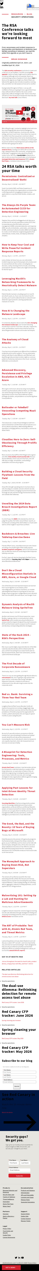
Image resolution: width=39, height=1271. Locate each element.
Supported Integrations (28, 1202)
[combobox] (29, 7)
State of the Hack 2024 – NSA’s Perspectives (16, 636)
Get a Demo (11, 1267)
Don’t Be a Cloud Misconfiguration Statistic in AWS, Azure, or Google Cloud (19, 574)
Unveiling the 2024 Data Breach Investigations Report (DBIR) (19, 507)
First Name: (7, 1070)
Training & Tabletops (9, 1197)
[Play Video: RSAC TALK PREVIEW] (19, 112)
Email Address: (8, 1080)
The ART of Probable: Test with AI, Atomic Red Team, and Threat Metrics (17, 929)
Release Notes (25, 1200)
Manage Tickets (25, 1221)
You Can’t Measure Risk (16, 724)
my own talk (13, 97)
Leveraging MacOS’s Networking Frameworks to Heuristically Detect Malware (19, 282)
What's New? (7, 1206)
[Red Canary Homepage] (13, 6)
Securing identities (8, 803)
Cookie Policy (7, 1235)
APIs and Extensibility (27, 1195)
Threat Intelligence (8, 1199)
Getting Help (24, 1216)
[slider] (19, 121)
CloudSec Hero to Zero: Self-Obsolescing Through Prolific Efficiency (19, 443)
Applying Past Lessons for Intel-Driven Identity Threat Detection (18, 791)
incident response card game (12, 549)
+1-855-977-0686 (22, 1263)
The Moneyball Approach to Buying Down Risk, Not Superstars (18, 865)
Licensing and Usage (27, 1197)
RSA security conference (13, 70)
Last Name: (7, 1075)
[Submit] (28, 5)
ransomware (6, 677)
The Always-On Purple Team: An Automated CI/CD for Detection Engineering (19, 208)
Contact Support (26, 1218)
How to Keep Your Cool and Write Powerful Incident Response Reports (18, 248)
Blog (29, 14)
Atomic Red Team (8, 767)
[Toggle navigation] (32, 6)
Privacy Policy (7, 1228)
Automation (6, 1201)
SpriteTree (5, 620)
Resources (17, 14)
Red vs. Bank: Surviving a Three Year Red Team (17, 696)
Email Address (13, 1167)
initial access (6, 916)
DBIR (15, 519)
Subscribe (16, 1086)
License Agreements (9, 1237)
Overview (5, 1214)
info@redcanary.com (9, 1263)
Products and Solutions (28, 1190)
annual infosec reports (17, 950)
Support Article (25, 1214)
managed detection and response (13, 159)
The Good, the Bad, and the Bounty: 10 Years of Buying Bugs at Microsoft (18, 827)
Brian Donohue (19, 59)
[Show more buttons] (35, 121)
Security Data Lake (8, 1194)
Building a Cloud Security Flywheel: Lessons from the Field (18, 475)
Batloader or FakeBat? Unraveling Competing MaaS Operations (19, 411)
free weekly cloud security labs (19, 457)
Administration (25, 1193)
